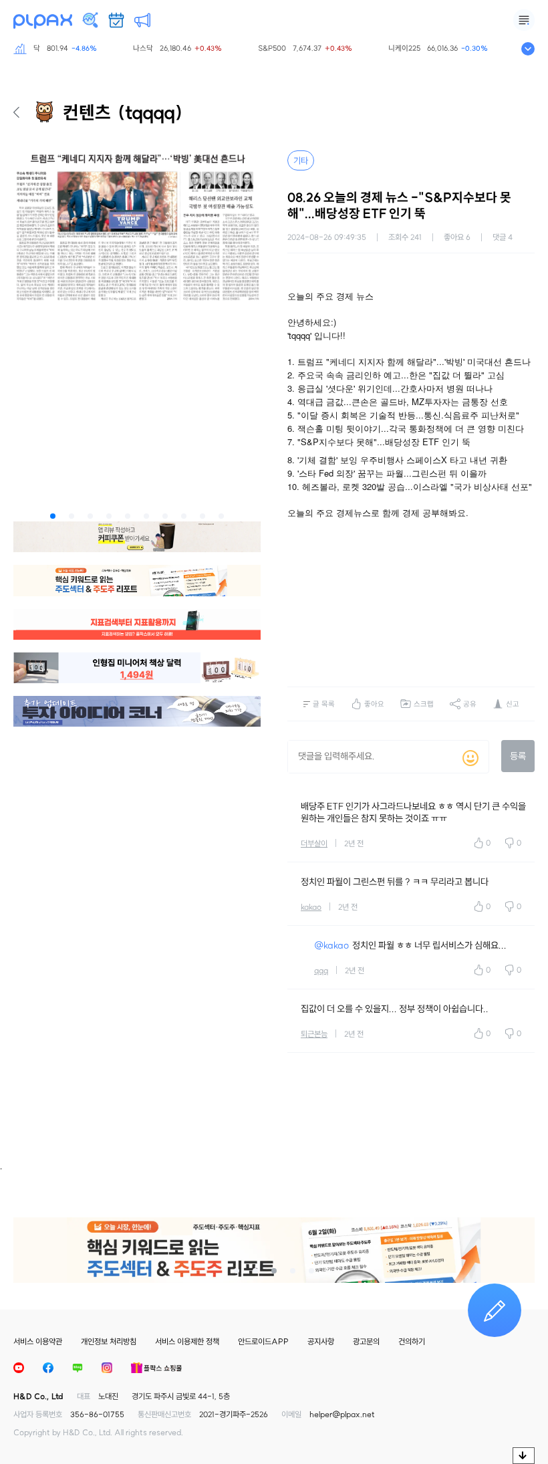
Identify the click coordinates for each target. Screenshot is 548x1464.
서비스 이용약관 (37, 1341)
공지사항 (320, 1341)
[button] (52, 516)
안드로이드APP (263, 1341)
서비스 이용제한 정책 (187, 1341)
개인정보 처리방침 (108, 1341)
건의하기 (411, 1341)
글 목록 (324, 704)
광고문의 (366, 1341)
